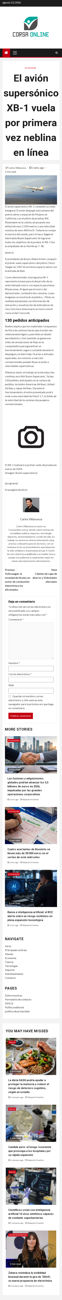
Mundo (9, 954)
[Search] (57, 53)
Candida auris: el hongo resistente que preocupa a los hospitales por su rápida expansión (29, 1151)
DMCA (9, 1003)
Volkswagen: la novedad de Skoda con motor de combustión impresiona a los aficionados (17, 579)
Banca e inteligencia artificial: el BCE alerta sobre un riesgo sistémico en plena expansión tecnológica (30, 916)
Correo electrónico (20, 674)
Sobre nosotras (13, 995)
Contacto (10, 977)
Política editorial (14, 1007)
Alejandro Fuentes (30, 799)
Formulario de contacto (18, 999)
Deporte (10, 969)
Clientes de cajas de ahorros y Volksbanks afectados (45, 575)
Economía (30, 68)
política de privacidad (17, 1011)
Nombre (14, 663)
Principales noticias (16, 950)
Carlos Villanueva (17, 167)
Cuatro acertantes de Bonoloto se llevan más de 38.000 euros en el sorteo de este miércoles (28, 853)
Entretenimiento (14, 973)
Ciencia (9, 961)
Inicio (8, 946)
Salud (12, 1042)
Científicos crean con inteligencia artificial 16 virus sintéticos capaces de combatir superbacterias (31, 1213)
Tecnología (11, 965)
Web (11, 685)
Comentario (16, 619)
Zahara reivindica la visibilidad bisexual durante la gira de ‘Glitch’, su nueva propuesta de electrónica (30, 1276)
